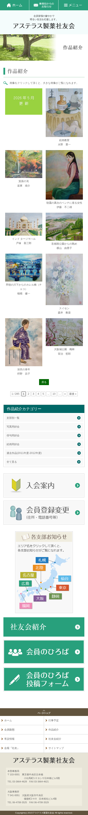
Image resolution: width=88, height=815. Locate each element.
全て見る (12, 461)
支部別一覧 (13, 417)
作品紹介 (53, 729)
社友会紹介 (54, 738)
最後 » (72, 393)
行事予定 (53, 720)
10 (54, 393)
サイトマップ (56, 748)
